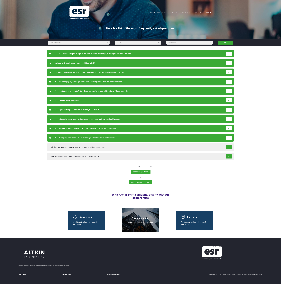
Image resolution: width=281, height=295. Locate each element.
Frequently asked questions (158, 12)
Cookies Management (113, 275)
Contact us (198, 12)
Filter (225, 42)
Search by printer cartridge (140, 182)
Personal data (66, 275)
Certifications (186, 12)
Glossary (174, 12)
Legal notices (22, 275)
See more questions (140, 172)
